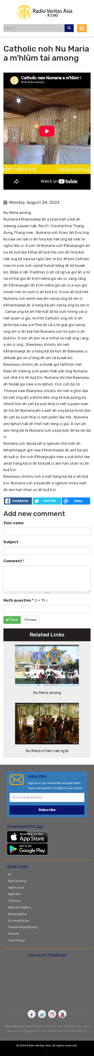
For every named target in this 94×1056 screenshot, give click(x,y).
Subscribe (47, 810)
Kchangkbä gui (18, 920)
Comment (13, 561)
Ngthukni (14, 894)
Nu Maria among (47, 692)
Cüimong (14, 900)
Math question (18, 600)
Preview (31, 620)
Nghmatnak (16, 887)
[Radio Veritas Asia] (47, 12)
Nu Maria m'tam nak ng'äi (47, 751)
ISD (47, 1051)
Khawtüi (14, 933)
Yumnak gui (16, 940)
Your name (13, 523)
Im (9, 874)
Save (14, 620)
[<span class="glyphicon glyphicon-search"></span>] (69, 28)
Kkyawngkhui (17, 914)
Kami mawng (17, 881)
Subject (10, 542)
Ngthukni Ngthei (19, 907)
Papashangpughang (22, 927)
